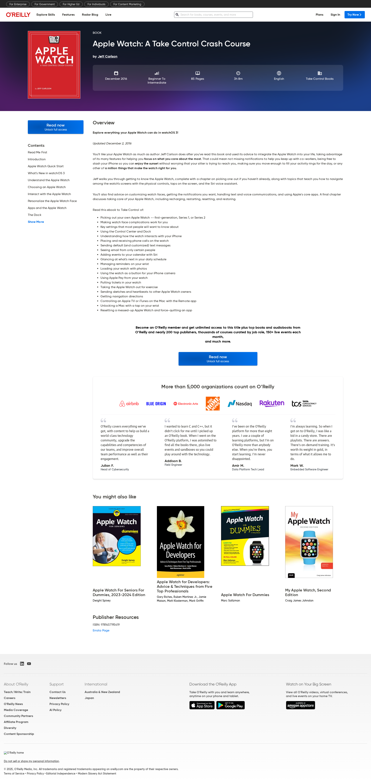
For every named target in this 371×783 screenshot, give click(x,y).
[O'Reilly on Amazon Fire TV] (300, 708)
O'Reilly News (13, 704)
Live (108, 15)
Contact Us (57, 692)
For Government (45, 4)
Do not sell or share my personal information (31, 761)
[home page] (18, 14)
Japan (89, 698)
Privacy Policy (59, 704)
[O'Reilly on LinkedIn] (22, 664)
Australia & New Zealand (102, 692)
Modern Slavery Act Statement (97, 773)
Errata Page (101, 630)
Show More (36, 221)
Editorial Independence (60, 773)
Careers (9, 698)
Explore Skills (46, 15)
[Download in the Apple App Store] (202, 708)
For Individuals (96, 4)
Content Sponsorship (19, 734)
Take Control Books (320, 79)
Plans (319, 15)
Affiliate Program (16, 722)
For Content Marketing (127, 4)
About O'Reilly (16, 684)
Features (68, 15)
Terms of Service (14, 773)
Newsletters (57, 698)
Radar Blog (90, 15)
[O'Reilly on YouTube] (29, 664)
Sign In (335, 15)
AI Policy (55, 710)
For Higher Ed (71, 4)
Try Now (353, 15)
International (96, 684)
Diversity (10, 728)
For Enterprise (17, 4)
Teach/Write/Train (17, 692)
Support (56, 684)
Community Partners (18, 716)
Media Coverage (16, 710)
